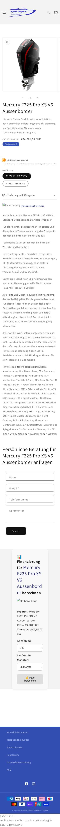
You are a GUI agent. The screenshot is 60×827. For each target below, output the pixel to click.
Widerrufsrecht (15, 747)
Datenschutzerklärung (19, 762)
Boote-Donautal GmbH (25, 810)
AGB (9, 769)
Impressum (13, 754)
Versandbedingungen (18, 739)
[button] (4, 12)
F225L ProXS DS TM (17, 176)
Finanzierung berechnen (33, 206)
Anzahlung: (24, 640)
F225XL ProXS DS (15, 183)
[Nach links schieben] (22, 97)
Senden (16, 531)
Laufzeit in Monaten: (24, 658)
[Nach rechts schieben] (37, 97)
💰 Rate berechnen (30, 679)
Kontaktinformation (17, 732)
